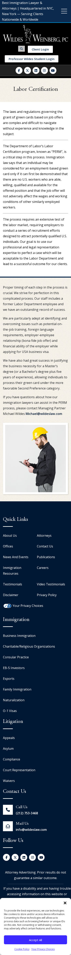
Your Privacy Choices (43, 949)
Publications (46, 557)
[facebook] (19, 70)
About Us (10, 535)
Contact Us (45, 546)
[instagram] (44, 70)
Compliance (11, 759)
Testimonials (12, 584)
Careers (43, 568)
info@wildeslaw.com (31, 829)
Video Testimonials (51, 584)
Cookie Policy (21, 949)
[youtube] (53, 70)
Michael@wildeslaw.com (44, 414)
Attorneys (44, 535)
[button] (65, 903)
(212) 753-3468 (27, 813)
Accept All (35, 940)
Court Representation (19, 770)
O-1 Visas (10, 711)
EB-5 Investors (14, 668)
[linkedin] (36, 70)
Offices (8, 546)
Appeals (9, 738)
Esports (8, 678)
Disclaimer (10, 595)
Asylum (8, 748)
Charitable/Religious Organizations (29, 646)
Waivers (9, 781)
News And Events (15, 557)
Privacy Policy (47, 595)
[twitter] (27, 70)
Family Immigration (17, 689)
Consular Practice (16, 657)
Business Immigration (19, 635)
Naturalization (13, 700)
